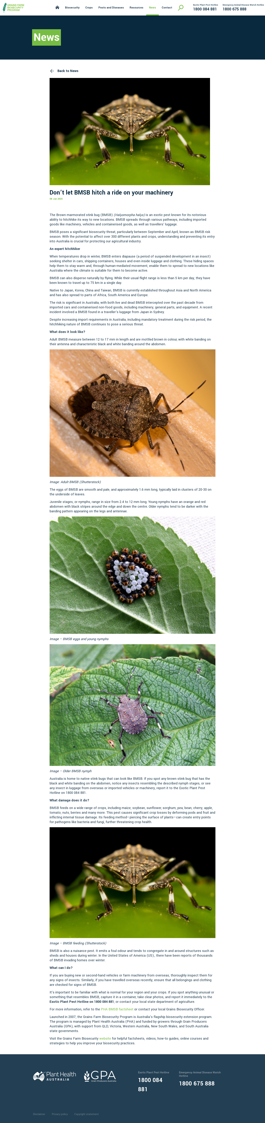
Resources (136, 8)
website (105, 1038)
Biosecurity (72, 8)
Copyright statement (86, 1114)
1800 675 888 (234, 9)
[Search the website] (181, 8)
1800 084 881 (205, 9)
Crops (89, 8)
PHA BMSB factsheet (117, 1009)
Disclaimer (39, 1114)
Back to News (68, 71)
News (152, 8)
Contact (167, 8)
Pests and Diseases (111, 8)
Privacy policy (60, 1114)
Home (57, 7)
